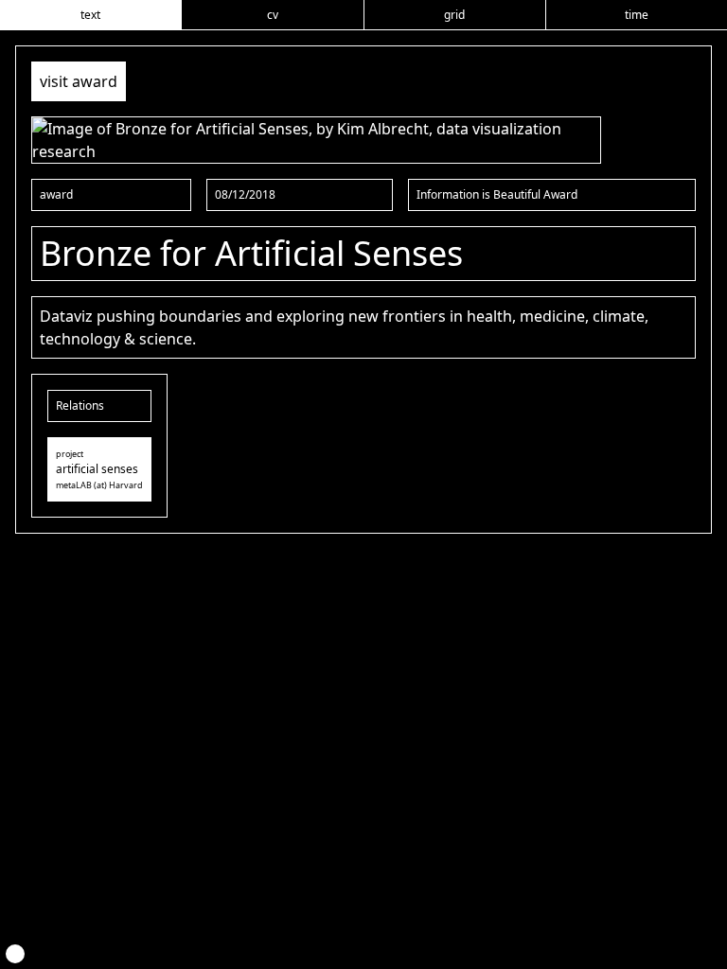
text (90, 15)
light (15, 954)
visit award (78, 81)
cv (272, 15)
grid (454, 15)
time (636, 15)
